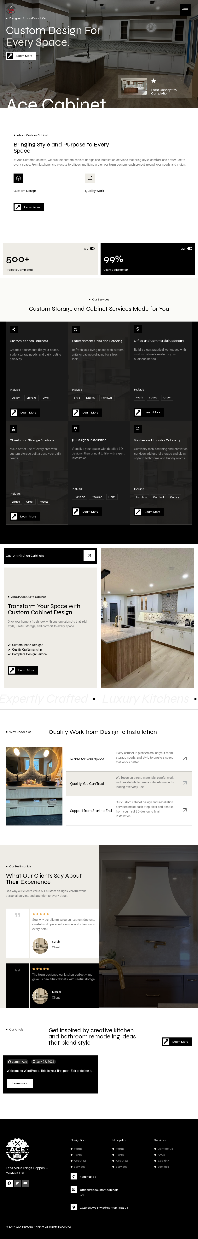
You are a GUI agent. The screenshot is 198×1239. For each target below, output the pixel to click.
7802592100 (88, 1177)
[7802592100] (74, 1176)
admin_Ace (19, 1061)
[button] (103, 7)
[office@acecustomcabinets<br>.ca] (74, 1189)
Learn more (20, 1083)
